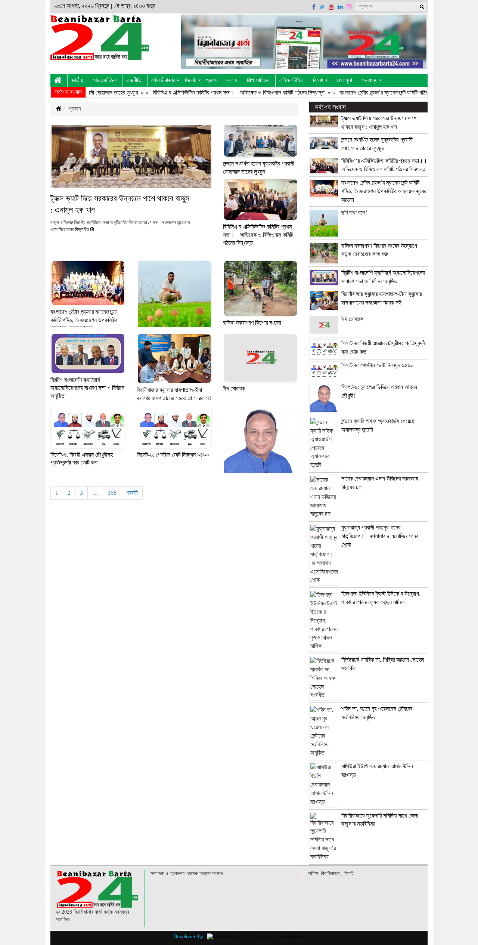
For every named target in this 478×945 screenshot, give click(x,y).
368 (112, 493)
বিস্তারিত (82, 229)
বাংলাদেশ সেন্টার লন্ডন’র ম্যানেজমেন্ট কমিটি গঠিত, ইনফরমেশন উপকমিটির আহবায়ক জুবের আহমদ (83, 320)
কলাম (232, 80)
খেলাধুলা (344, 80)
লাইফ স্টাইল (291, 80)
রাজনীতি (134, 80)
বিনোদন (320, 80)
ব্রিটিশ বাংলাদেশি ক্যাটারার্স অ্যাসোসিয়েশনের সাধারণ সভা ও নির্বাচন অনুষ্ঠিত (87, 388)
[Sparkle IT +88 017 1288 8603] (255, 936)
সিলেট (190, 80)
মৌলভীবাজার (163, 80)
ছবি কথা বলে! (354, 212)
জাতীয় (77, 80)
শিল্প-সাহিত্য (258, 80)
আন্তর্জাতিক (105, 80)
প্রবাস (211, 80)
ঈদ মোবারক (234, 388)
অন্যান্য (370, 80)
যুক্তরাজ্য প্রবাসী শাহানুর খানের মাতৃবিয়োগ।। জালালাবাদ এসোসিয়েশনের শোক (379, 536)
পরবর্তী (132, 493)
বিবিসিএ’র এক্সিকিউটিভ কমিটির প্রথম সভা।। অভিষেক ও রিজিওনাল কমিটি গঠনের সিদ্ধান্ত (218, 92)
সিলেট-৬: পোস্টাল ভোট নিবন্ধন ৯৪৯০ (173, 454)
